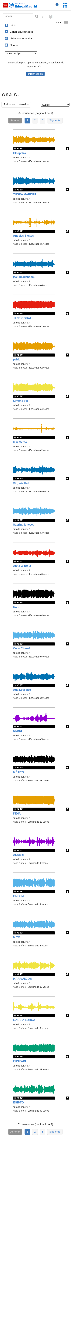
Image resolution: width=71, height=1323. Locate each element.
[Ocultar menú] (62, 23)
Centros (14, 45)
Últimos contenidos (21, 38)
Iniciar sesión (35, 73)
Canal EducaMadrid (21, 31)
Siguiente (54, 120)
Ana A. (27, 157)
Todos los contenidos (16, 104)
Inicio (13, 25)
